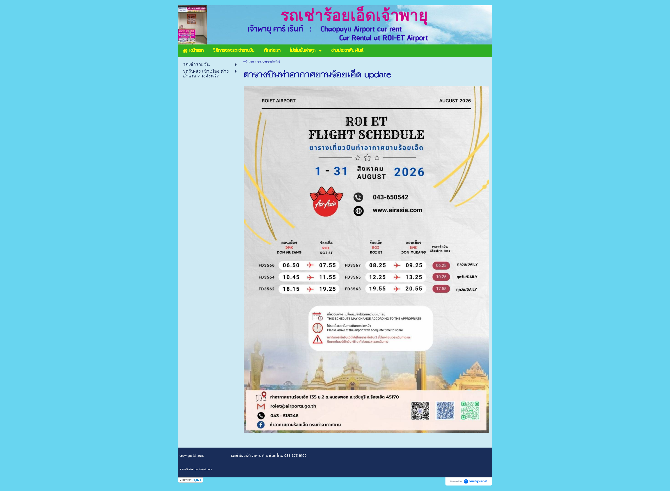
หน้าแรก (248, 62)
